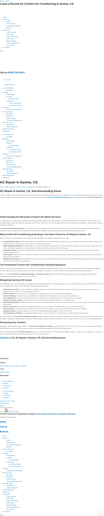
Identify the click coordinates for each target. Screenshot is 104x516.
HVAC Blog (9, 34)
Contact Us (6, 47)
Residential (9, 124)
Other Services (7, 112)
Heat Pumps (7, 385)
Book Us (4, 431)
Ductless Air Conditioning (14, 470)
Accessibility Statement (13, 26)
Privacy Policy (10, 23)
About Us (6, 19)
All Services (10, 45)
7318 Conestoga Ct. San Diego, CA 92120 (13, 366)
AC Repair (9, 90)
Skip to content (5, 1)
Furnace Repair (14, 99)
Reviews (9, 28)
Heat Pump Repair (15, 103)
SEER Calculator (11, 41)
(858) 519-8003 (16, 72)
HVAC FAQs (10, 39)
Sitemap (52, 414)
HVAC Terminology (12, 36)
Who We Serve (7, 122)
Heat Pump (9, 101)
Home (5, 17)
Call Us (3, 426)
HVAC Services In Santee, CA (25, 187)
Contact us (73, 332)
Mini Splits (9, 114)
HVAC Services (11, 118)
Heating (5, 92)
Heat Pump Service (16, 105)
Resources (6, 30)
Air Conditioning (8, 88)
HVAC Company (10, 187)
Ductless (6, 107)
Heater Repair (10, 94)
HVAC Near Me (11, 32)
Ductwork (9, 116)
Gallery (8, 21)
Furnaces (9, 96)
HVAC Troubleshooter (13, 43)
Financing (6, 131)
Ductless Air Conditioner (14, 109)
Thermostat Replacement (14, 120)
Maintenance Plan (8, 129)
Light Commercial (11, 127)
